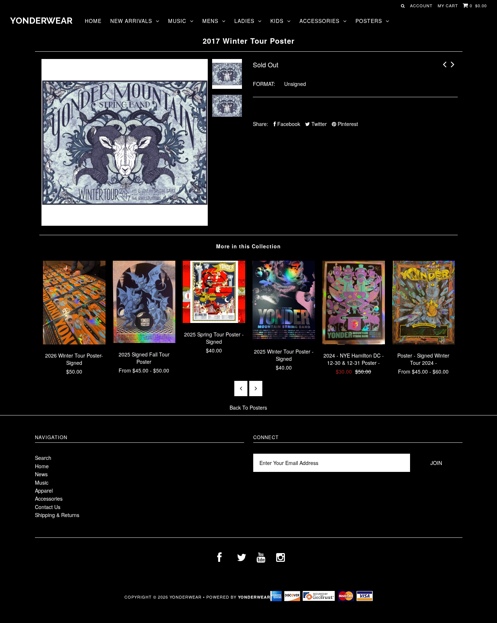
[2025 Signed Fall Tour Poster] (144, 340)
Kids (276, 20)
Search (43, 457)
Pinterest (347, 123)
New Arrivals (131, 20)
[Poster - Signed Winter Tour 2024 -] (423, 342)
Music (177, 20)
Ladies (244, 20)
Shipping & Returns (57, 514)
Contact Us (47, 506)
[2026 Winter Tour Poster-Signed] (74, 342)
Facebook (288, 123)
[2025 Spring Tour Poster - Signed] (214, 320)
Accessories (319, 20)
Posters (368, 20)
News (41, 474)
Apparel (44, 490)
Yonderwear (41, 20)
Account (421, 5)
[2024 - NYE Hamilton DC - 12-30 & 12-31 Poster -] (353, 342)
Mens (210, 20)
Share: (260, 123)
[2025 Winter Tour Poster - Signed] (284, 338)
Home (93, 20)
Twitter (318, 123)
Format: (264, 83)
